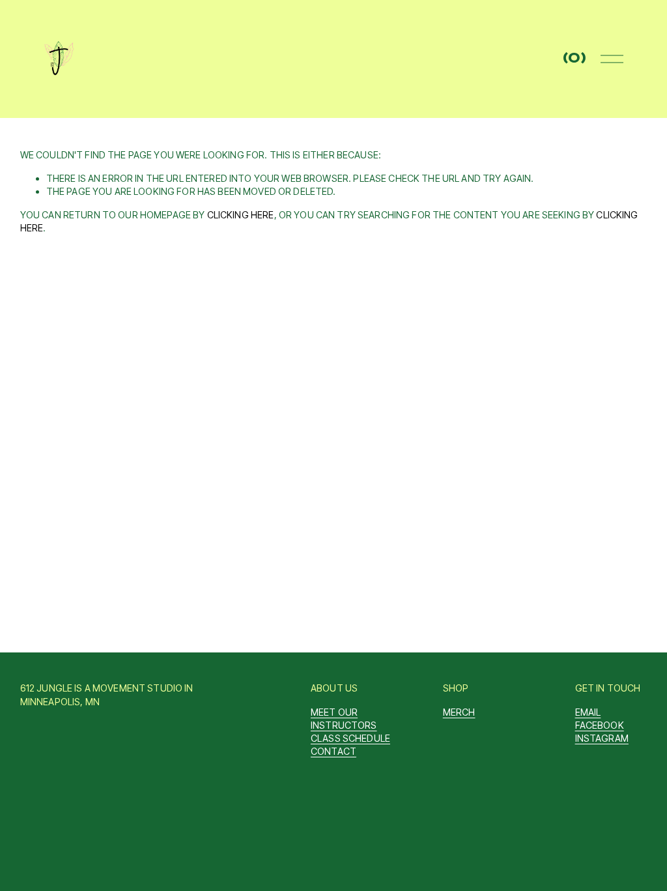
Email (588, 712)
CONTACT (333, 751)
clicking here (240, 214)
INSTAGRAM (602, 738)
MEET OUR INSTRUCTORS (344, 719)
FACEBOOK (599, 725)
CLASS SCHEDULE (350, 738)
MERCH (459, 712)
